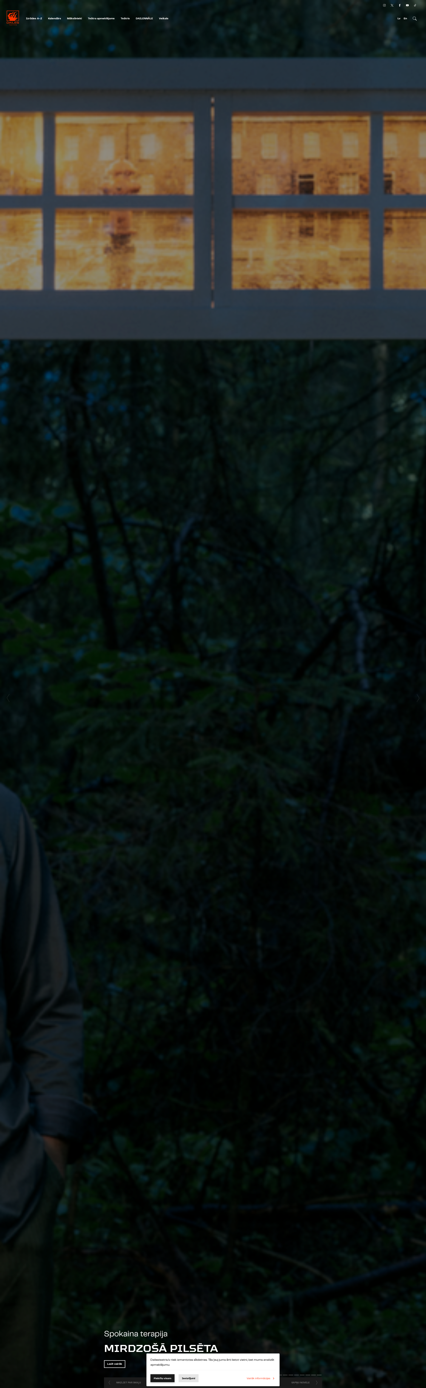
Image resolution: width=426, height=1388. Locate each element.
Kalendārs (54, 18)
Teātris (125, 18)
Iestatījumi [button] (188, 1378)
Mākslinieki (74, 18)
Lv (399, 18)
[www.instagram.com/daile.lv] (384, 5)
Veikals (163, 18)
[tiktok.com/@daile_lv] (415, 5)
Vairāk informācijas (258, 1378)
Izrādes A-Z (34, 18)
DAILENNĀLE (144, 18)
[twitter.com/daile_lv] (392, 5)
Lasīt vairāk (114, 1364)
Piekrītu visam (162, 1378)
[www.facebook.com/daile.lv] (399, 5)
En (405, 18)
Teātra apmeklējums (101, 18)
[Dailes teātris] (13, 19)
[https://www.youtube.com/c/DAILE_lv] (407, 5)
